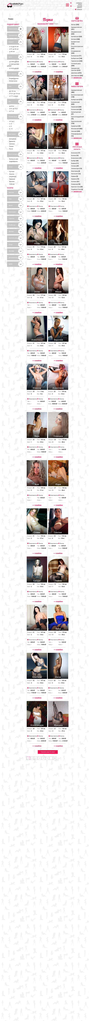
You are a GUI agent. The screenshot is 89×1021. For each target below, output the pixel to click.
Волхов (74, 155)
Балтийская (76, 36)
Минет (11, 205)
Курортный (76, 126)
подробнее (38, 71)
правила (79, 9)
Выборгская (76, 58)
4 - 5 (10, 126)
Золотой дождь (13, 238)
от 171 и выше (13, 96)
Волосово (75, 153)
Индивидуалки (13, 78)
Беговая (75, 39)
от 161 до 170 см (14, 93)
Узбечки (11, 184)
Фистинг (11, 231)
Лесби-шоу (12, 225)
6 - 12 (10, 129)
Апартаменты (13, 161)
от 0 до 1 (12, 121)
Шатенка (12, 144)
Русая (11, 149)
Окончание (12, 212)
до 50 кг (11, 106)
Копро (10, 244)
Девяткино (76, 73)
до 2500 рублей (14, 61)
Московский (76, 128)
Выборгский (76, 99)
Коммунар (75, 184)
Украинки (12, 179)
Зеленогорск (76, 168)
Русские (11, 171)
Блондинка (12, 139)
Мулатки (11, 181)
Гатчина (75, 166)
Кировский (76, 107)
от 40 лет (12, 51)
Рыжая (11, 146)
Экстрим (11, 251)
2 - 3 (10, 124)
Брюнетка (12, 141)
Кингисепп (76, 174)
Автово (75, 24)
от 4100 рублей (14, 68)
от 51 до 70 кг (13, 108)
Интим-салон (13, 81)
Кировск (75, 179)
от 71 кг (11, 111)
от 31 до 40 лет (14, 49)
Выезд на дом (13, 159)
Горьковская (76, 61)
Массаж (11, 192)
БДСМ (10, 264)
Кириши (74, 176)
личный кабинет (79, 6)
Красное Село (77, 187)
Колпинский (76, 109)
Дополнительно (13, 257)
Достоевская (77, 75)
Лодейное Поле (77, 189)
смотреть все (77, 77)
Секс (10, 199)
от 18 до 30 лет (14, 46)
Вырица (75, 163)
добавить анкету (79, 3)
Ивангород (75, 171)
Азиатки (11, 174)
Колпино (75, 181)
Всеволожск (76, 158)
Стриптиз (11, 218)
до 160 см (12, 91)
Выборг (74, 160)
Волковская (76, 56)
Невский (75, 131)
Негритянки (12, 176)
